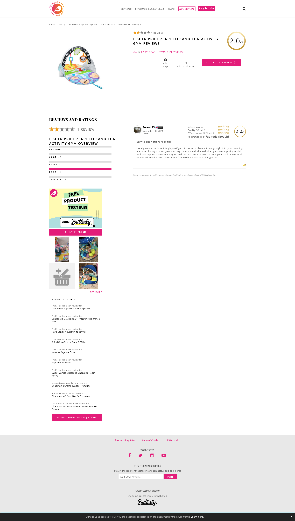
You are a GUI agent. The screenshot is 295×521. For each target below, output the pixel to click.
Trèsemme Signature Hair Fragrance (71, 308)
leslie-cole (57, 393)
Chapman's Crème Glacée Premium (71, 385)
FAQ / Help (173, 440)
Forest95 (149, 127)
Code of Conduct (151, 440)
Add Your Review (219, 62)
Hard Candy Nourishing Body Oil (69, 331)
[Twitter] (140, 456)
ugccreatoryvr (58, 383)
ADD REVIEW (186, 8)
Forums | (82, 417)
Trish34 (55, 305)
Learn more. (197, 516)
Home (52, 24)
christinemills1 (59, 403)
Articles (92, 417)
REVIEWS (126, 8)
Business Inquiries (125, 440)
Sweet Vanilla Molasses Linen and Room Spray (73, 374)
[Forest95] (138, 129)
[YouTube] (163, 456)
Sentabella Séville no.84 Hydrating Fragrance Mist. (76, 320)
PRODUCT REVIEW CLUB (149, 8)
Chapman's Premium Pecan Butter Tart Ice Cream (74, 407)
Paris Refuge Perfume (63, 352)
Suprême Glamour (62, 362)
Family (62, 24)
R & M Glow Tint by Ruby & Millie (69, 342)
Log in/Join (206, 8)
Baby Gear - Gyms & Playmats (83, 24)
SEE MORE (96, 292)
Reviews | (72, 417)
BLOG (171, 8)
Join (170, 476)
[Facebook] (129, 456)
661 (160, 127)
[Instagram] (152, 456)
